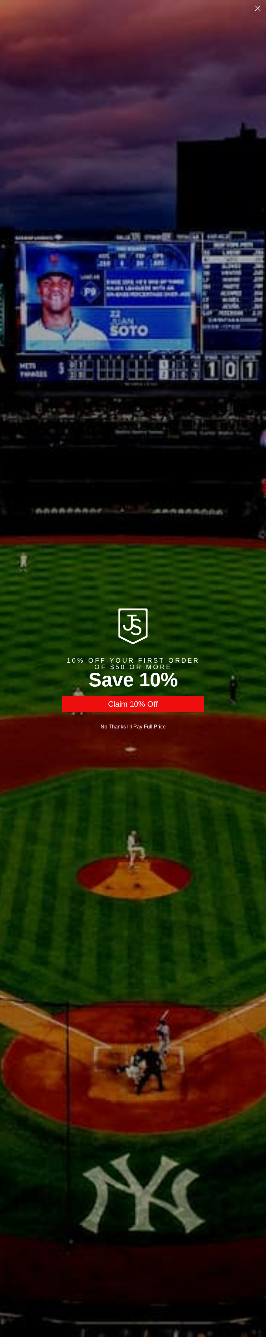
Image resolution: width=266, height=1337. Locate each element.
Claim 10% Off (133, 704)
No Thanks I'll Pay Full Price (133, 726)
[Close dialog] (257, 8)
